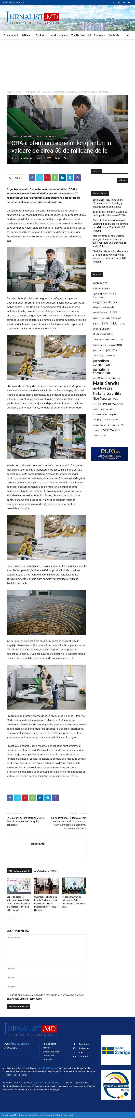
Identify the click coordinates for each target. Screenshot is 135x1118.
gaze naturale (99, 344)
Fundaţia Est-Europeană (49, 1068)
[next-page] (14, 917)
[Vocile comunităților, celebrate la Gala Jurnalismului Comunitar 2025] (74, 886)
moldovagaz (102, 388)
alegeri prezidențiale (103, 307)
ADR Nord (100, 283)
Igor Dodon (98, 350)
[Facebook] (113, 2)
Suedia (116, 425)
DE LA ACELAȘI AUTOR (45, 870)
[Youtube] (129, 2)
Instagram (84, 1048)
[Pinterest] (47, 177)
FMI (121, 339)
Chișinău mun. (50, 136)
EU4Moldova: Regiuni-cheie (105, 339)
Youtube (83, 1056)
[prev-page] (9, 917)
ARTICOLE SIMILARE (19, 870)
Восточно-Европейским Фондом (43, 1082)
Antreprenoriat (33, 91)
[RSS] (124, 2)
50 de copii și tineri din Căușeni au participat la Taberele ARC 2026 (110, 213)
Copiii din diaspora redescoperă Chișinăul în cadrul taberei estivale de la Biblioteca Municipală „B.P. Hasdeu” (18, 903)
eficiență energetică (103, 333)
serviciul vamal (99, 425)
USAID (96, 430)
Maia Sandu (106, 383)
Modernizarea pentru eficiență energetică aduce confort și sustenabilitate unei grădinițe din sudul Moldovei (110, 241)
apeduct (96, 318)
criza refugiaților (102, 328)
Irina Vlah (111, 355)
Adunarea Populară (101, 288)
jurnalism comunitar (102, 362)
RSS (81, 1052)
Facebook (84, 1044)
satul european (111, 419)
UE (122, 425)
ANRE (113, 312)
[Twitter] (39, 177)
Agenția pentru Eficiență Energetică (105, 295)
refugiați (97, 419)
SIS (109, 425)
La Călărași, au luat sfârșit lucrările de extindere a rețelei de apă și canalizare (25, 821)
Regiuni (38, 136)
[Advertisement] (67, 64)
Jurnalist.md (26, 158)
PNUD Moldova (113, 404)
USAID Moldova (110, 430)
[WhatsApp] (55, 177)
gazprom (115, 344)
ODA (115, 398)
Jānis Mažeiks (99, 378)
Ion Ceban (98, 355)
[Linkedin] (62, 177)
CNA (122, 323)
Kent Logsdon (115, 378)
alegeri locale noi (105, 302)
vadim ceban (99, 435)
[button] (128, 35)
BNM (104, 323)
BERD (96, 323)
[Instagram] (118, 2)
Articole (19, 91)
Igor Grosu (111, 350)
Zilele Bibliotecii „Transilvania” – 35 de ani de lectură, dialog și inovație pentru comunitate (109, 203)
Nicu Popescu (102, 398)
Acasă (9, 91)
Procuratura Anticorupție (104, 414)
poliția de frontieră (102, 409)
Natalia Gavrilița (107, 393)
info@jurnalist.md (19, 1043)
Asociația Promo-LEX (111, 318)
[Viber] (77, 177)
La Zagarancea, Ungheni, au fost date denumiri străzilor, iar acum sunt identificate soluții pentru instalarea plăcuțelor (68, 823)
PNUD (97, 404)
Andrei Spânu (100, 312)
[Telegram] (70, 177)
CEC (114, 323)
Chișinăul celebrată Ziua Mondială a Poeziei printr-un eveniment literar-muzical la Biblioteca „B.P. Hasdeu (46, 903)
